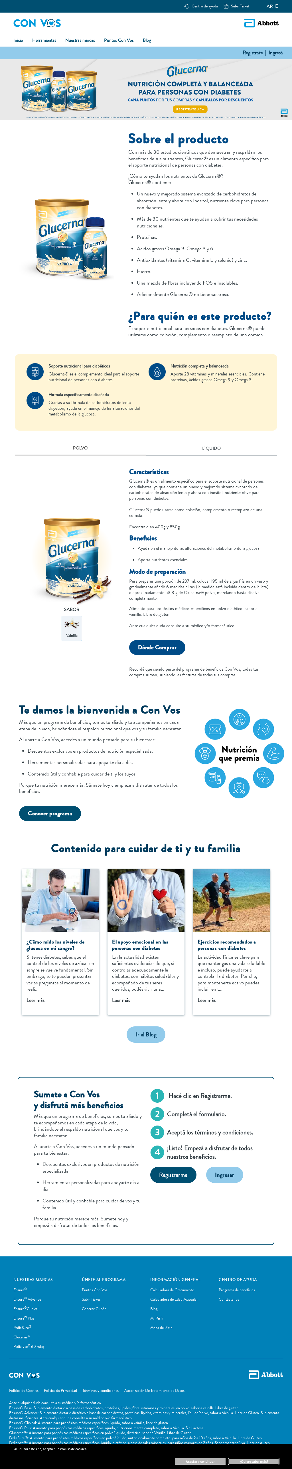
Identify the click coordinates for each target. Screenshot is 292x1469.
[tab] (80, 448)
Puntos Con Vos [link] (119, 40)
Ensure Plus (23, 1318)
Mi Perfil (156, 1318)
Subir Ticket (91, 1299)
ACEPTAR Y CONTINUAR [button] (200, 1461)
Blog (153, 1309)
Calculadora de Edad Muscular (174, 1299)
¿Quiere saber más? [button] (254, 1461)
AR (270, 6)
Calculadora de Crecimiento (172, 1290)
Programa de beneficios (237, 1290)
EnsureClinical (25, 1309)
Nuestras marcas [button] (80, 40)
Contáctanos (229, 1299)
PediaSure (22, 1328)
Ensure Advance (27, 1299)
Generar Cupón (94, 1309)
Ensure (20, 1290)
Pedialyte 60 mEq (28, 1347)
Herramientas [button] (44, 40)
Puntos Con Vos (94, 1290)
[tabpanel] (146, 569)
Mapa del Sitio (161, 1328)
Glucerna (21, 1337)
